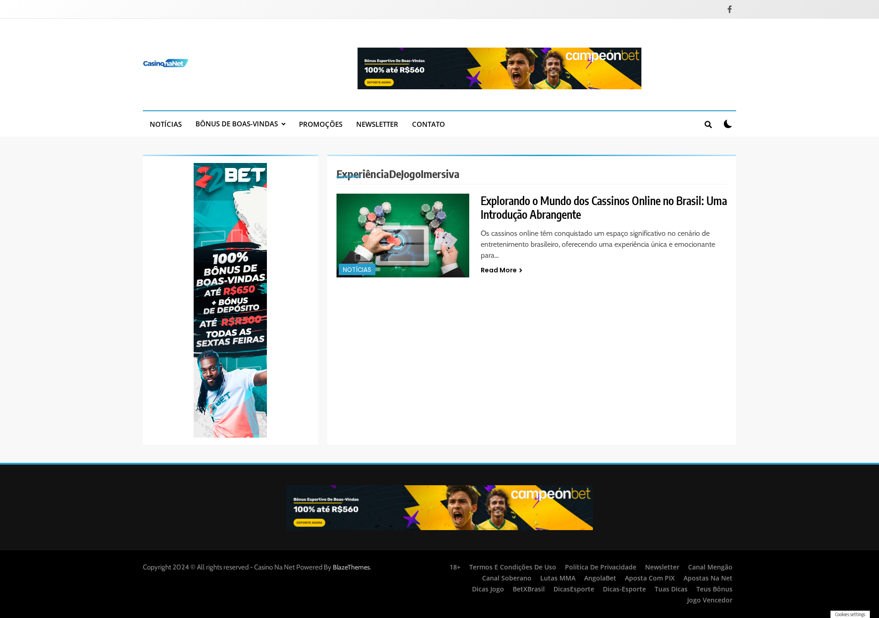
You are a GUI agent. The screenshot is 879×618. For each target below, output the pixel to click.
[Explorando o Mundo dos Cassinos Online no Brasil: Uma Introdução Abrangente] (402, 235)
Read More (499, 270)
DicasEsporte (573, 589)
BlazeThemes (351, 567)
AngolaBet (600, 578)
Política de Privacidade (600, 567)
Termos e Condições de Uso (512, 567)
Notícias (166, 124)
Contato (428, 124)
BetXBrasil (529, 589)
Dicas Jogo (488, 589)
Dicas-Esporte (624, 589)
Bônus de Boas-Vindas (236, 123)
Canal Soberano (507, 578)
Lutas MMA (557, 578)
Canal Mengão (710, 567)
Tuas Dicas (671, 589)
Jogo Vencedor (709, 600)
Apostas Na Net (708, 578)
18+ (455, 567)
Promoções (320, 124)
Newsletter (377, 124)
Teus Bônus (714, 589)
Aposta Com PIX (650, 578)
